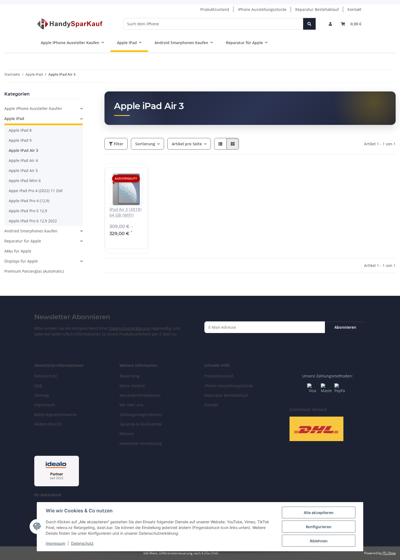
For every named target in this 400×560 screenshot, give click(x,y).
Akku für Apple (17, 251)
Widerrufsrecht (48, 424)
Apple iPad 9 (20, 140)
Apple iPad (14, 118)
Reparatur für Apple (22, 241)
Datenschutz (82, 543)
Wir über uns (131, 404)
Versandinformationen (140, 395)
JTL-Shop (389, 553)
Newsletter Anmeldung (140, 443)
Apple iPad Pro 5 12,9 (28, 210)
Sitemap (41, 395)
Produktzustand (214, 9)
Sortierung (145, 143)
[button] (330, 23)
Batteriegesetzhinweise (55, 414)
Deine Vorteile (132, 385)
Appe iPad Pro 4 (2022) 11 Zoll (36, 190)
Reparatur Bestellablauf (317, 9)
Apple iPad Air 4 (23, 160)
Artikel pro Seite (187, 143)
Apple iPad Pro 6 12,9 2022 (33, 220)
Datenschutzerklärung (129, 328)
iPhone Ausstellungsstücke (262, 9)
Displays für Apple (21, 261)
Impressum (55, 543)
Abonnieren (345, 327)
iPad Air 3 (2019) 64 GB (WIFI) (125, 212)
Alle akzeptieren (319, 512)
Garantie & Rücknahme (140, 424)
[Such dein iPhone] (309, 24)
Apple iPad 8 (20, 130)
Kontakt (354, 9)
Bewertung (129, 376)
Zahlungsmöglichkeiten (140, 414)
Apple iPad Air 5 (23, 170)
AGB (38, 385)
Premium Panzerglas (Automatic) (34, 271)
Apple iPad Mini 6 (25, 180)
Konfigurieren (318, 526)
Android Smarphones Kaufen (30, 230)
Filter (118, 143)
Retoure (126, 433)
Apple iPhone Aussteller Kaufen (33, 108)
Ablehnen (319, 541)
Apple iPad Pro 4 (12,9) (29, 200)
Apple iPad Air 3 (23, 150)
